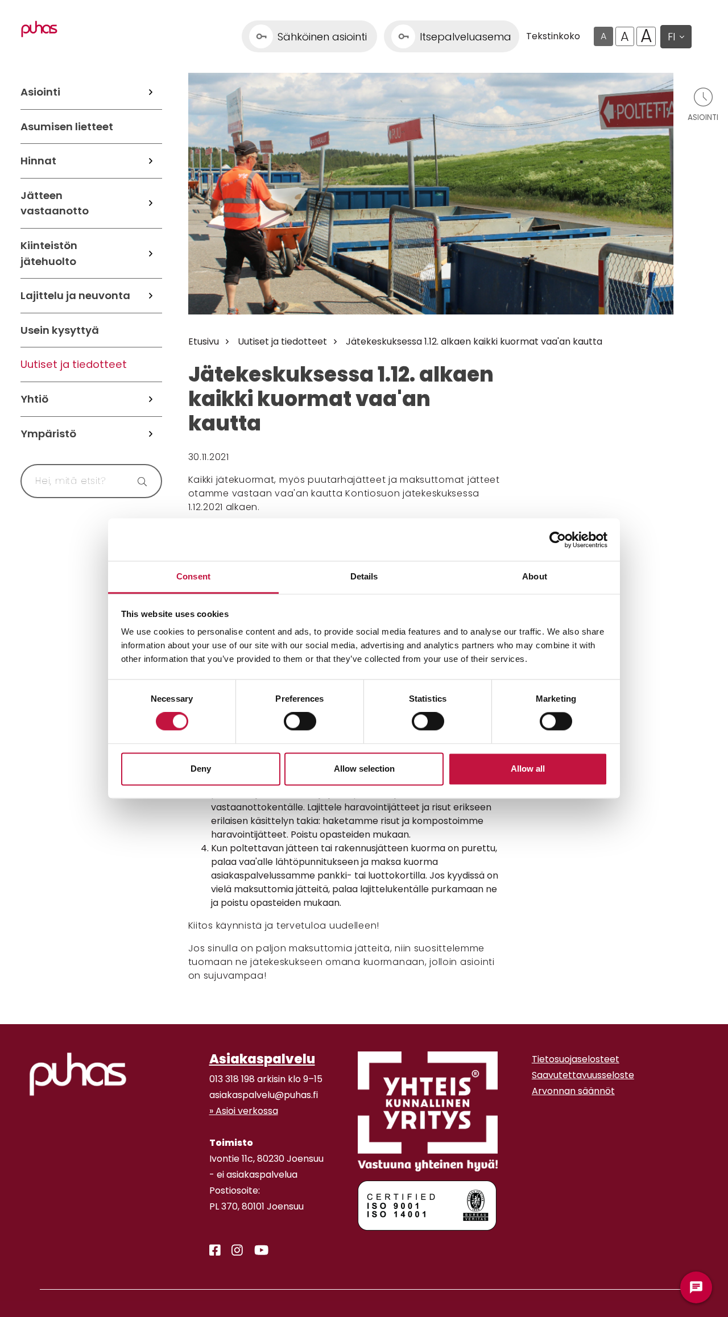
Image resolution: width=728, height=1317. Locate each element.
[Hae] (139, 481)
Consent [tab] (193, 576)
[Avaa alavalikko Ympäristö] (150, 434)
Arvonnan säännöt (573, 1091)
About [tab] (534, 576)
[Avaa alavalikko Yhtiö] (150, 399)
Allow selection (364, 768)
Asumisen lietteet (66, 126)
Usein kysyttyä (59, 330)
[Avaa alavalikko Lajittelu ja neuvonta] (150, 296)
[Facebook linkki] (210, 1250)
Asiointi (40, 92)
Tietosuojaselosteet (575, 1059)
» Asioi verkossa (243, 1110)
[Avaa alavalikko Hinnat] (150, 161)
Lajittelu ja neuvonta (75, 295)
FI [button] (671, 37)
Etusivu (203, 341)
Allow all (528, 768)
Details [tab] (364, 576)
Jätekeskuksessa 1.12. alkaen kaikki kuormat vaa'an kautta (474, 341)
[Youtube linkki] (256, 1250)
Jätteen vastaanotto (54, 203)
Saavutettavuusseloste (583, 1075)
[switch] (300, 722)
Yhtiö (34, 399)
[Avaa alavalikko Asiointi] (150, 92)
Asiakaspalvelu (262, 1059)
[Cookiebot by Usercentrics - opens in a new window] (557, 539)
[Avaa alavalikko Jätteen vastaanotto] (150, 203)
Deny (201, 768)
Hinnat (38, 161)
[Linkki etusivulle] (39, 29)
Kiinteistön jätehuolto (48, 253)
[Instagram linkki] (232, 1250)
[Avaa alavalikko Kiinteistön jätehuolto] (150, 253)
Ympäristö (48, 433)
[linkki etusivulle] (78, 1074)
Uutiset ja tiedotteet (73, 364)
